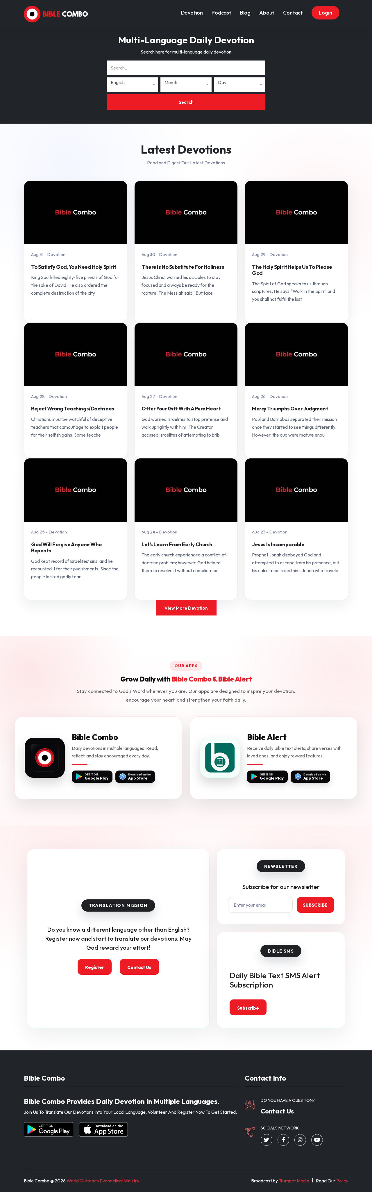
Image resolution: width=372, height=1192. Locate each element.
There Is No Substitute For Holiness (183, 267)
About (266, 12)
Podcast (221, 12)
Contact (293, 12)
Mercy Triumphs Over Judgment (290, 408)
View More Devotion (186, 608)
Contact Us (139, 967)
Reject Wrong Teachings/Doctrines (72, 408)
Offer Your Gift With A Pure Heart (181, 408)
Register (94, 967)
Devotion (192, 12)
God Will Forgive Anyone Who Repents (66, 547)
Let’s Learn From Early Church (177, 544)
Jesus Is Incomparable (278, 544)
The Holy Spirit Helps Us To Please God (292, 270)
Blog (245, 12)
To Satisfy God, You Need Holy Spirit (73, 267)
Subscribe (315, 905)
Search (186, 102)
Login (325, 12)
